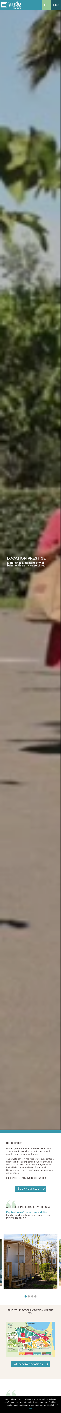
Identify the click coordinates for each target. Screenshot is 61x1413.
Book (56, 5)
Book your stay (28, 1188)
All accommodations (28, 1364)
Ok (30, 1409)
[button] (26, 1296)
